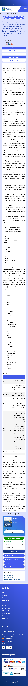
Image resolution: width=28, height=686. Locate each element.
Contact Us (5, 595)
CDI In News (6, 605)
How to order (6, 615)
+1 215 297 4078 (16, 2)
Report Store (6, 597)
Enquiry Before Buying (11, 566)
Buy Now (14, 551)
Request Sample (15, 532)
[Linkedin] (10, 647)
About (4, 592)
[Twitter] (7, 647)
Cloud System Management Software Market (14, 18)
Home (4, 16)
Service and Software (18, 16)
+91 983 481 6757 (7, 2)
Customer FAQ (6, 613)
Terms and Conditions (8, 610)
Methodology (6, 600)
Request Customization (12, 559)
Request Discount (10, 563)
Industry (10, 16)
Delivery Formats (7, 621)
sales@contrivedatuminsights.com (18, 4)
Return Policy (6, 618)
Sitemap (5, 603)
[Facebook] (3, 647)
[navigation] (25, 9)
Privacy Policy (6, 608)
